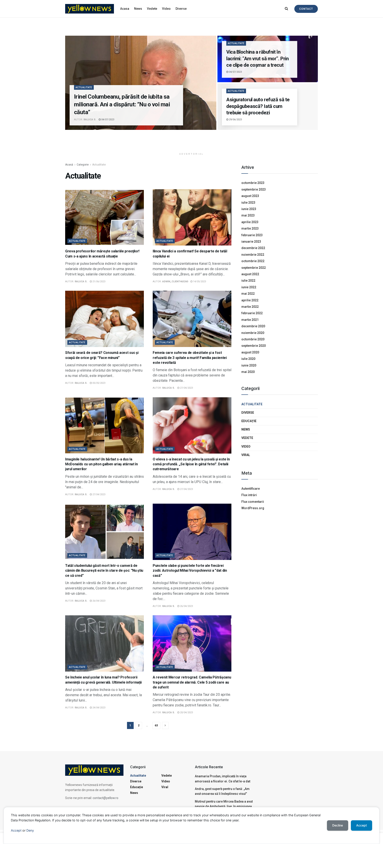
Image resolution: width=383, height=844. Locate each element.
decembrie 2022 (253, 248)
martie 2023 (250, 228)
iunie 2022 (248, 287)
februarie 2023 (252, 235)
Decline (337, 825)
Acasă (69, 164)
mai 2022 (248, 293)
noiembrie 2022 (252, 254)
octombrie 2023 (252, 183)
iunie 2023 (248, 209)
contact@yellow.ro (105, 798)
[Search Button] (286, 8)
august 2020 (250, 352)
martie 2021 (250, 320)
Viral (245, 455)
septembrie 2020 (253, 345)
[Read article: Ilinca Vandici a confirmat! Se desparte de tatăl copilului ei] (192, 217)
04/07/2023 (107, 119)
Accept (16, 830)
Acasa (124, 8)
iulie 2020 (248, 359)
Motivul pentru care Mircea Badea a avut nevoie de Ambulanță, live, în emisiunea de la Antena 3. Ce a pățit (224, 806)
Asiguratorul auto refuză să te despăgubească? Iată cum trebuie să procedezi (258, 106)
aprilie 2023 (249, 222)
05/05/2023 (98, 383)
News (138, 8)
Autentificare (250, 488)
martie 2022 (250, 306)
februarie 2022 (252, 313)
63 (156, 725)
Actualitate (84, 87)
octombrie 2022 (252, 261)
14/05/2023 (199, 281)
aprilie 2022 (249, 300)
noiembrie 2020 (252, 333)
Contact (306, 8)
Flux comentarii (252, 501)
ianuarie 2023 (251, 241)
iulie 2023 (248, 202)
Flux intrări (249, 495)
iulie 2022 (248, 280)
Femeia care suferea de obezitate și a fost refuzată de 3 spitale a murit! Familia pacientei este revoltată (190, 358)
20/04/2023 (186, 712)
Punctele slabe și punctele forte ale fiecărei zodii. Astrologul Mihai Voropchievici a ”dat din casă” (190, 570)
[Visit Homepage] (89, 9)
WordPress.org (252, 508)
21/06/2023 (98, 281)
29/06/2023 (235, 119)
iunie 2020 (248, 365)
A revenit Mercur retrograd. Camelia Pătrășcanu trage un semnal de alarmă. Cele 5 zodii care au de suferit (192, 682)
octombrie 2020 (252, 339)
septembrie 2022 (253, 267)
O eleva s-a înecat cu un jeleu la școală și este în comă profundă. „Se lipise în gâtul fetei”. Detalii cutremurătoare (191, 464)
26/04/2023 (98, 600)
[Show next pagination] (165, 725)
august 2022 (250, 274)
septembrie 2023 (253, 189)
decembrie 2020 (253, 326)
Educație (248, 421)
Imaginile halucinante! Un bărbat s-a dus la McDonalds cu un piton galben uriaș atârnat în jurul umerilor (101, 464)
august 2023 (250, 196)
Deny (30, 830)
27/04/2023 (186, 387)
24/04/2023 (98, 707)
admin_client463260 (175, 281)
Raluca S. (90, 119)
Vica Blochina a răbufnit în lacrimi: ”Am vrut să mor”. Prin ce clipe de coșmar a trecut (257, 58)
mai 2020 (248, 372)
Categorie (83, 164)
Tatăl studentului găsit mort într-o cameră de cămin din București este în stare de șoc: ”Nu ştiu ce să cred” (104, 570)
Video (166, 8)
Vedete (152, 8)
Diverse (181, 8)
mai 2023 (248, 215)
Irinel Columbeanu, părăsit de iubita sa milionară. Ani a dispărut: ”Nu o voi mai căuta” (122, 104)
